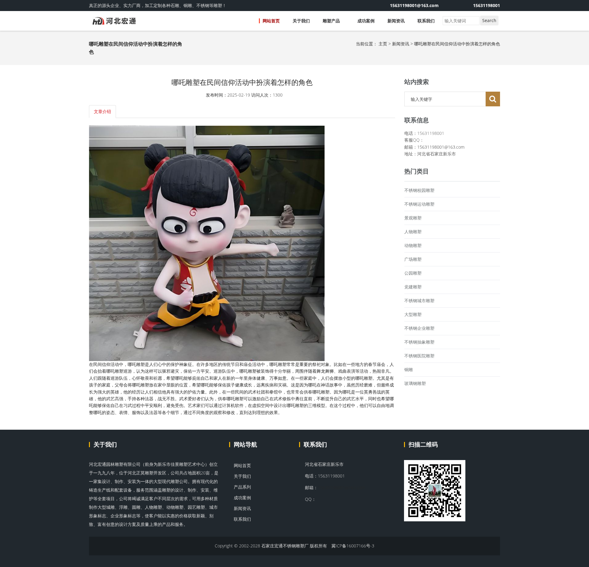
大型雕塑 (413, 314)
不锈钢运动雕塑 (419, 204)
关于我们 (301, 21)
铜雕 (408, 369)
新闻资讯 (396, 21)
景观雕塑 (413, 218)
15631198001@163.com (440, 147)
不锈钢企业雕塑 (419, 328)
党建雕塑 (413, 287)
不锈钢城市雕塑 (419, 300)
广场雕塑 (413, 259)
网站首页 (271, 21)
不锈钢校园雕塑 (419, 190)
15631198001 (486, 5)
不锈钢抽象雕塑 (419, 342)
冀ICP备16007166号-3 (352, 546)
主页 (383, 44)
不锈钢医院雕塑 (419, 356)
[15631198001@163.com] (452, 5)
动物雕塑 (413, 245)
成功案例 (366, 21)
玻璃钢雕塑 (415, 383)
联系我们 (426, 21)
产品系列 (242, 487)
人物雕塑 (413, 231)
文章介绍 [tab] (102, 111)
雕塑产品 (332, 21)
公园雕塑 (413, 273)
